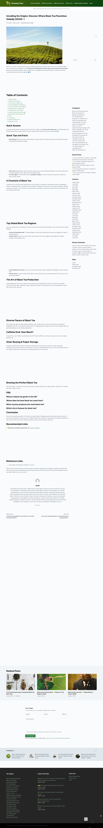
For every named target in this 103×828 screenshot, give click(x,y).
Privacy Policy (72, 778)
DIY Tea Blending (76, 116)
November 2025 (76, 199)
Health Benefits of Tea (78, 122)
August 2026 (75, 182)
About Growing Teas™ (74, 776)
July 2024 (75, 213)
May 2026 (75, 188)
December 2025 (76, 197)
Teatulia (32, 465)
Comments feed (76, 266)
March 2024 (75, 221)
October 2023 (76, 230)
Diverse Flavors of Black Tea (16, 108)
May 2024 (75, 217)
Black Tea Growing (35, 3)
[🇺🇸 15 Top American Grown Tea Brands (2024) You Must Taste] (20, 682)
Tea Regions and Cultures (27, 22)
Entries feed (75, 264)
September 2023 (76, 232)
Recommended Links (14, 119)
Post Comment (30, 735)
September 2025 (76, 202)
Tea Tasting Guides (77, 146)
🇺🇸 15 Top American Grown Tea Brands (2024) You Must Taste (42, 756)
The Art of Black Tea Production (17, 106)
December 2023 (76, 226)
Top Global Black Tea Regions (17, 105)
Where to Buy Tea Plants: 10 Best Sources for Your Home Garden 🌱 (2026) (88, 756)
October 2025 (76, 200)
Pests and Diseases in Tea (79, 129)
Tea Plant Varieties (77, 140)
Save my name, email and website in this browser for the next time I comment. (44, 731)
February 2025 (76, 206)
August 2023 (75, 234)
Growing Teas (17, 3)
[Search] (96, 3)
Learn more (68, 8)
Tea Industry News (77, 137)
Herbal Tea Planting (59, 3)
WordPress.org (76, 268)
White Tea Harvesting (78, 150)
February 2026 (76, 193)
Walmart (37, 428)
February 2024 (76, 223)
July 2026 (75, 184)
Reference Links (13, 121)
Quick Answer (12, 99)
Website (64, 714)
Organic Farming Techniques (81, 3)
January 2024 (76, 224)
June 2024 (75, 215)
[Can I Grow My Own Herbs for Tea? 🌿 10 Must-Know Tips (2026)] (55, 756)
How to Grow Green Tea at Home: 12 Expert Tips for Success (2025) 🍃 (18, 756)
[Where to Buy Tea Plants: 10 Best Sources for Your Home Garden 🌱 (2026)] (78, 756)
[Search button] (95, 60)
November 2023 (76, 228)
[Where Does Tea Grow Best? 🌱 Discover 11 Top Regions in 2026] (51, 682)
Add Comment (30, 719)
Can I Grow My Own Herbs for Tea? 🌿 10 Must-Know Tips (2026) (65, 756)
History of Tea (68, 3)
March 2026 (75, 191)
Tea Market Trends (77, 139)
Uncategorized (76, 148)
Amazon (32, 428)
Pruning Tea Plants (77, 131)
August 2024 (75, 212)
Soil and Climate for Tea (78, 133)
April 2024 (75, 219)
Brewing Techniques (77, 115)
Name (28, 714)
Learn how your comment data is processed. (58, 738)
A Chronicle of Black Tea (15, 103)
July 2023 (75, 236)
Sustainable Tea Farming (78, 135)
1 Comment (17, 696)
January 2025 (76, 208)
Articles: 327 (37, 505)
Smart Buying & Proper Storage (17, 112)
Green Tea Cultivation (47, 3)
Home (70, 780)
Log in (74, 262)
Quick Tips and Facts (14, 101)
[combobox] (83, 59)
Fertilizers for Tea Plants (78, 118)
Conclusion (12, 117)
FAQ (10, 116)
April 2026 (75, 189)
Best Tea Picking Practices (79, 111)
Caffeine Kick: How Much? (16, 110)
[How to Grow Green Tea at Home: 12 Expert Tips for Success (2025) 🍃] (8, 756)
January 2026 (76, 195)
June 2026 (75, 186)
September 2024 (76, 210)
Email (46, 714)
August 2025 (75, 204)
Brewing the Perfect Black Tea (17, 114)
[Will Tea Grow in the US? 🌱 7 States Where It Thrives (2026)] (82, 682)
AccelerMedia (19, 825)
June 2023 (75, 237)
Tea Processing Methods (78, 142)
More (91, 3)
